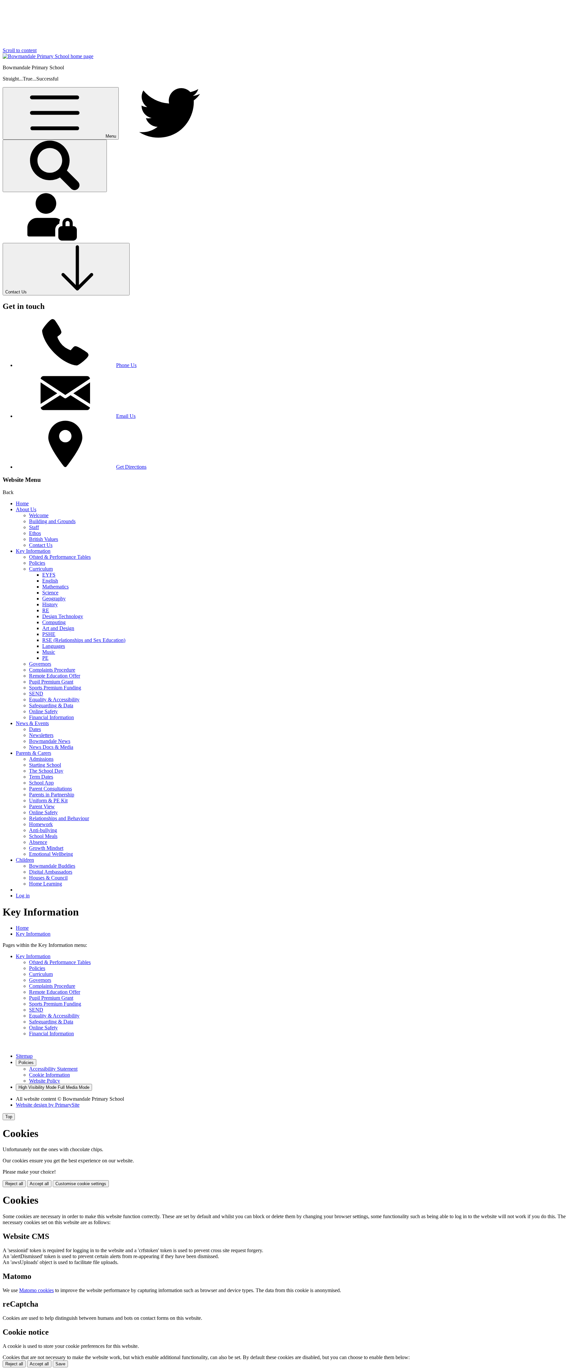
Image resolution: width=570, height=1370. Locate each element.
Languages (53, 646)
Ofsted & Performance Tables (60, 557)
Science (50, 592)
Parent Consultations (50, 788)
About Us (26, 509)
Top (8, 1116)
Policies (37, 563)
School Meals (43, 836)
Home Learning (45, 883)
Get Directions (131, 467)
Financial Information (51, 717)
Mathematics (55, 586)
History (50, 604)
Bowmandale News (49, 741)
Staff (34, 527)
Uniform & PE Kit (48, 800)
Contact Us (40, 545)
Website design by (47, 1105)
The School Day (46, 771)
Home (22, 503)
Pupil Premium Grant (51, 682)
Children (25, 860)
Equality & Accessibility (54, 699)
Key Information (33, 551)
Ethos (35, 533)
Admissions (41, 759)
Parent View (42, 806)
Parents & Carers (33, 753)
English (50, 581)
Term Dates (41, 777)
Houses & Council (48, 878)
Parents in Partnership (51, 794)
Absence (38, 842)
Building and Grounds (52, 521)
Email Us (126, 416)
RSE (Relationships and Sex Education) (83, 640)
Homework (41, 824)
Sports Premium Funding (55, 687)
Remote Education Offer (54, 676)
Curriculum (41, 569)
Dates (35, 729)
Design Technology (62, 616)
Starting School (45, 765)
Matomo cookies (36, 1290)
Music (48, 652)
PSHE (48, 634)
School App (41, 782)
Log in (23, 895)
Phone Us (126, 365)
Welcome (38, 515)
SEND (36, 693)
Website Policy (44, 1081)
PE (45, 658)
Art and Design (58, 628)
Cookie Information (49, 1075)
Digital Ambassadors (50, 872)
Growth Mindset (46, 848)
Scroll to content (20, 50)
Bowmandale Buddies (52, 866)
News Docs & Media (51, 747)
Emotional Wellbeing (51, 854)
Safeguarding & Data (51, 705)
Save (60, 1363)
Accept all (39, 1183)
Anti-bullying (43, 830)
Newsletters (41, 735)
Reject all (14, 1183)
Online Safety (43, 711)
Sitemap (24, 1056)
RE (45, 610)
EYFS (48, 575)
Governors (40, 664)
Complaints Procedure (52, 670)
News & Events (32, 723)
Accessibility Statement (53, 1069)
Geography (54, 598)
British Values (43, 539)
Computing (54, 622)
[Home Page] (48, 56)
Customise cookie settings (80, 1183)
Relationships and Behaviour (59, 818)
